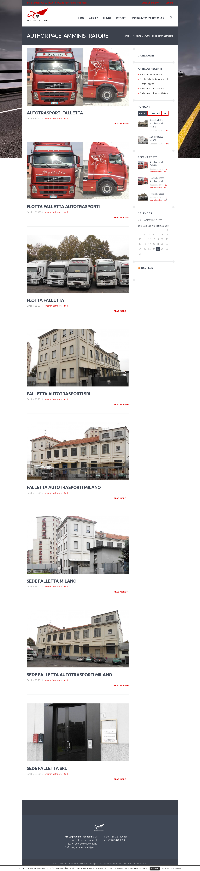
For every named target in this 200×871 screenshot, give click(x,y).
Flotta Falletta (45, 300)
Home (81, 18)
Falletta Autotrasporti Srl (59, 393)
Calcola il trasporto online (147, 18)
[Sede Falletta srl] (82, 728)
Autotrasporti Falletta (55, 112)
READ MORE (120, 123)
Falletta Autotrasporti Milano (64, 487)
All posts (137, 36)
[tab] (142, 113)
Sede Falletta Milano (51, 580)
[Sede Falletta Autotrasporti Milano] (82, 634)
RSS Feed (147, 267)
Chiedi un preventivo (151, 3)
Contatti (169, 3)
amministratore (54, 118)
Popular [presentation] (142, 113)
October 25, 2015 (35, 774)
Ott (141, 220)
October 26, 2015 (35, 118)
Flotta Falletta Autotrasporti (63, 206)
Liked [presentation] (165, 113)
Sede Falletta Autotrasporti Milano (69, 674)
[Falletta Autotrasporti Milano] (82, 447)
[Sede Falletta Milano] (82, 540)
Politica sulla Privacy (60, 866)
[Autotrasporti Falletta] (82, 72)
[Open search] (171, 17)
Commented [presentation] (154, 113)
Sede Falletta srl (47, 768)
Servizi (107, 18)
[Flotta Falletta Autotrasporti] (82, 166)
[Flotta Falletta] (82, 260)
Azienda (93, 18)
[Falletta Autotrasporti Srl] (82, 353)
